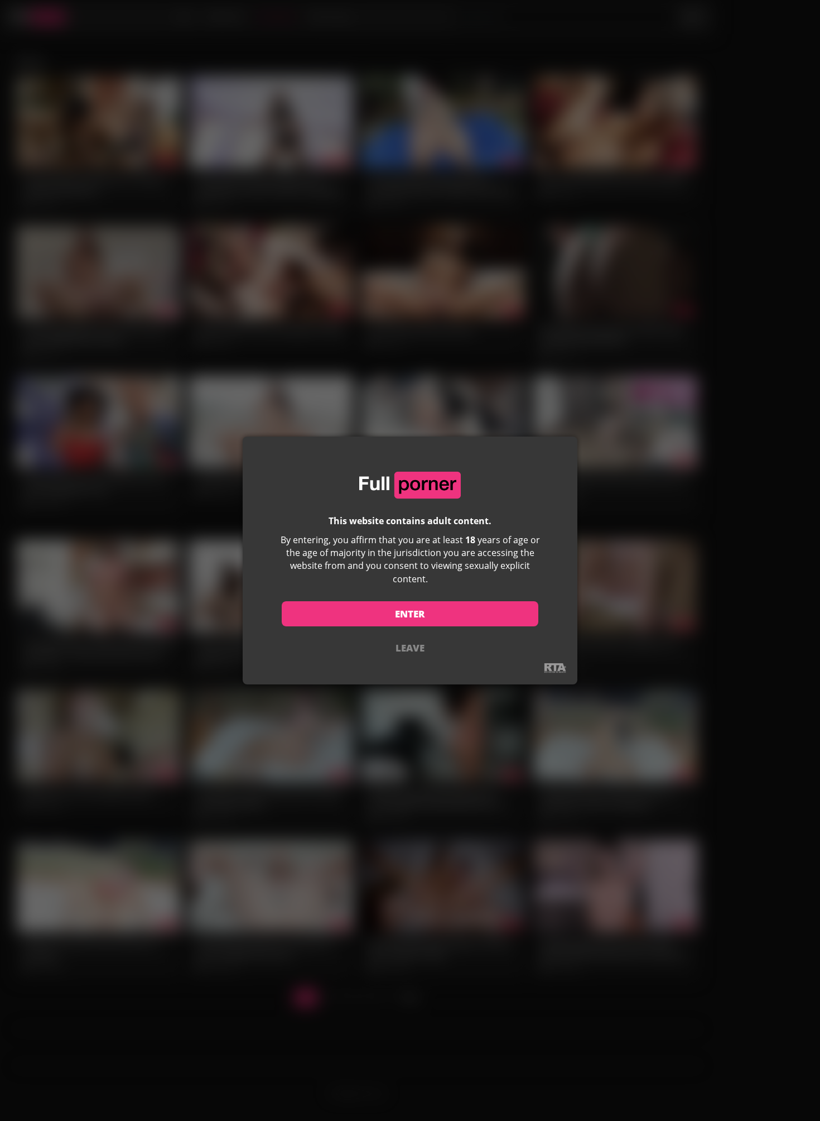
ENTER (410, 613)
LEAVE (410, 647)
